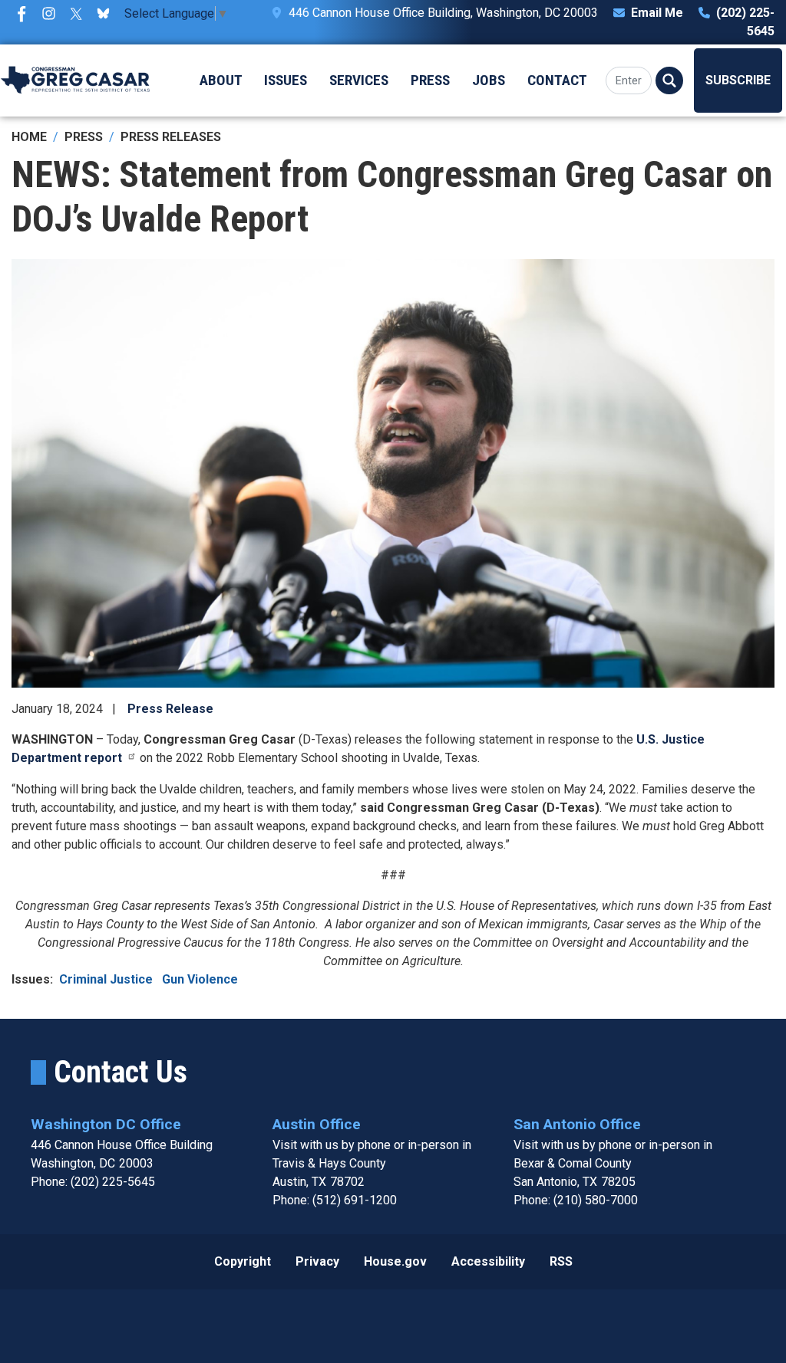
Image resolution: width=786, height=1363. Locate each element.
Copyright (242, 1261)
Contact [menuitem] (557, 80)
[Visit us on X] (80, 14)
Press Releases (171, 137)
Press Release (170, 708)
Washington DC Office (106, 1124)
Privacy (317, 1261)
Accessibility (488, 1261)
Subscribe (738, 80)
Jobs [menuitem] (488, 80)
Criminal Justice (107, 979)
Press (83, 137)
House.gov (395, 1261)
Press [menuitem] (430, 80)
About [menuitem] (221, 80)
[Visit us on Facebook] (25, 14)
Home (29, 137)
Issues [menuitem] (285, 80)
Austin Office (316, 1124)
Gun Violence (200, 979)
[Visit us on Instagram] (53, 14)
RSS (561, 1261)
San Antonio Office (577, 1124)
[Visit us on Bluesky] (107, 14)
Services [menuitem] (358, 80)
